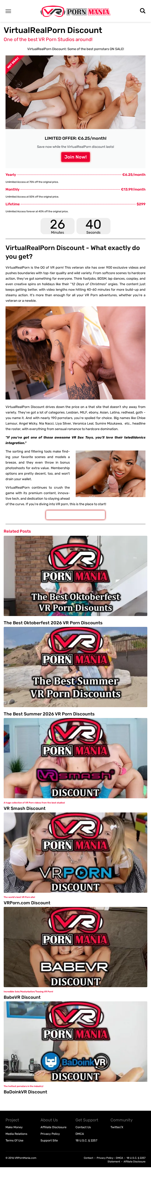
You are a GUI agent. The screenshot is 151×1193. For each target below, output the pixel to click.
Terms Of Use (14, 1140)
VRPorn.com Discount (27, 902)
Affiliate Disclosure (53, 1127)
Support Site (49, 1140)
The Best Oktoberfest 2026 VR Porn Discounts (53, 622)
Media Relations (16, 1134)
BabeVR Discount (22, 997)
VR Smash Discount (24, 808)
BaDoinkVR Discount (25, 1092)
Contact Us (83, 1127)
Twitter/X (116, 1127)
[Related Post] (75, 576)
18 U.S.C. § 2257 (86, 1140)
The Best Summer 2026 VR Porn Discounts (49, 714)
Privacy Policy (50, 1134)
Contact (88, 1157)
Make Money (14, 1127)
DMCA (80, 1134)
